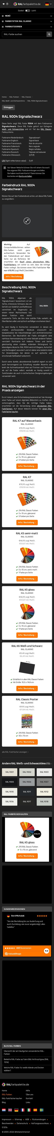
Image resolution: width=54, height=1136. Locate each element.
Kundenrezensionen (14, 909)
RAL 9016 (10, 802)
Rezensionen (23, 948)
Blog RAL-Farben (12, 1046)
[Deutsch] (48, 4)
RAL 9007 (44, 782)
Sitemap (18, 1119)
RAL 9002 (27, 772)
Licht (34, 11)
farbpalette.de (17, 1084)
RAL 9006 (27, 782)
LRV (3, 161)
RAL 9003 (44, 772)
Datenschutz (22, 1123)
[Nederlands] (4, 1110)
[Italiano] (29, 1110)
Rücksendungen (39, 1119)
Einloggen (8, 107)
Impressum (6, 1119)
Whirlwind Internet (22, 1132)
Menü (7, 16)
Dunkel (21, 11)
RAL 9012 (44, 792)
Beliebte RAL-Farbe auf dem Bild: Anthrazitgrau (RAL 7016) (26, 1060)
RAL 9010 (10, 792)
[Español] (35, 1110)
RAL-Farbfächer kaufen (16, 814)
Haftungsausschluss (40, 1123)
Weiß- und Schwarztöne (13, 129)
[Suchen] (49, 34)
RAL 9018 (44, 802)
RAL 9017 (27, 802)
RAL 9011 (27, 792)
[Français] (23, 1110)
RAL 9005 (10, 782)
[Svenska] (41, 1110)
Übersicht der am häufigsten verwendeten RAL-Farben (24, 1052)
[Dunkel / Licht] (27, 10)
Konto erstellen (25, 176)
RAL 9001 (10, 772)
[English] (10, 1110)
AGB (27, 1119)
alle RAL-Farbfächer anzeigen (14, 752)
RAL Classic (18, 21)
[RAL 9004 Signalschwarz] (27, 220)
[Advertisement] (27, 66)
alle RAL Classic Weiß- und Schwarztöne (34, 764)
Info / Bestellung (14, 276)
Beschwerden (8, 1123)
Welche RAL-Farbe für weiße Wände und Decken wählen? (24, 1069)
